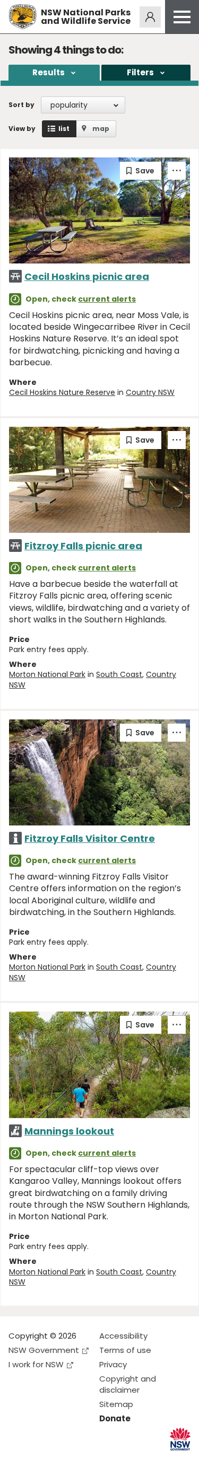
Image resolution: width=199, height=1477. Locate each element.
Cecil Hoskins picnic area (86, 276)
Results (48, 72)
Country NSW (150, 392)
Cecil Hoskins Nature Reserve (62, 392)
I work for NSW (36, 1364)
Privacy (113, 1364)
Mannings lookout (69, 1131)
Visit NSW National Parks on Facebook (18, 1460)
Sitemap (116, 1404)
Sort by (21, 104)
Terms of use (125, 1350)
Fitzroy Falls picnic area (83, 545)
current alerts (107, 299)
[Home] (22, 16)
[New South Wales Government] (180, 1439)
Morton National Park (47, 674)
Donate (115, 1418)
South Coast (119, 674)
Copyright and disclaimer (127, 1384)
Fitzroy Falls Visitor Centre (89, 838)
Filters (140, 72)
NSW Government (43, 1350)
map (100, 128)
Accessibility (123, 1335)
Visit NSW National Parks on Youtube (64, 1460)
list (64, 128)
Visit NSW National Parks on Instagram (41, 1460)
